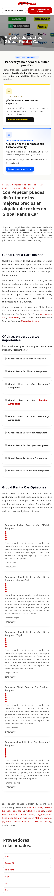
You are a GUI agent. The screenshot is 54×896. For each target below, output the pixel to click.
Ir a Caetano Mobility (19, 169)
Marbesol (45, 821)
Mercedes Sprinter (30, 321)
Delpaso (40, 810)
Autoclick (30, 810)
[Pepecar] (27, 3)
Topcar (21, 810)
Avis (29, 807)
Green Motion (35, 818)
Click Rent (11, 810)
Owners (47, 818)
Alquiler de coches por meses (40, 10)
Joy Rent (6, 821)
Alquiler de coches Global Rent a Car (18, 188)
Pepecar (5, 185)
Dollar (16, 814)
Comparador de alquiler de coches (27, 185)
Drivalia (30, 814)
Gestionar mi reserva (14, 10)
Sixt (34, 807)
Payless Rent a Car (23, 821)
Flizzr (23, 814)
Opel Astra (13, 317)
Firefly (40, 807)
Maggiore (40, 814)
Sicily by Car (20, 818)
